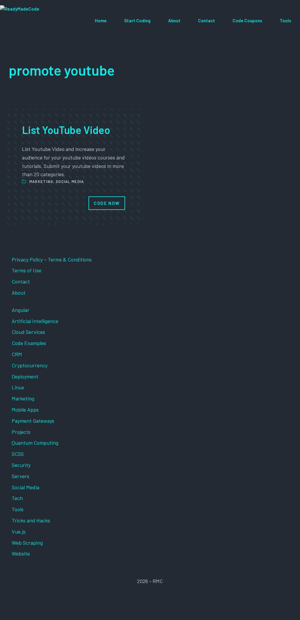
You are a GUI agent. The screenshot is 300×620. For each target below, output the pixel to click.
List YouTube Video (66, 129)
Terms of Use (26, 270)
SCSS (18, 454)
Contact (206, 20)
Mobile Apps (25, 409)
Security (21, 465)
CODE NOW (107, 203)
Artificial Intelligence (35, 321)
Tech (17, 498)
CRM (17, 354)
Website (21, 553)
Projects (21, 432)
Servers (20, 476)
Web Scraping (27, 542)
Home (101, 20)
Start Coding (137, 20)
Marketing (41, 181)
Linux (18, 387)
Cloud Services (28, 332)
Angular (20, 310)
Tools (285, 20)
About (174, 20)
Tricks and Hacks (31, 520)
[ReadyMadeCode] (43, 20)
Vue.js (18, 531)
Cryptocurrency (29, 365)
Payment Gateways (33, 420)
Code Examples (29, 343)
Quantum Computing (35, 442)
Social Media (70, 181)
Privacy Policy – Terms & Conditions (52, 259)
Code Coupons (247, 20)
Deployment (25, 376)
